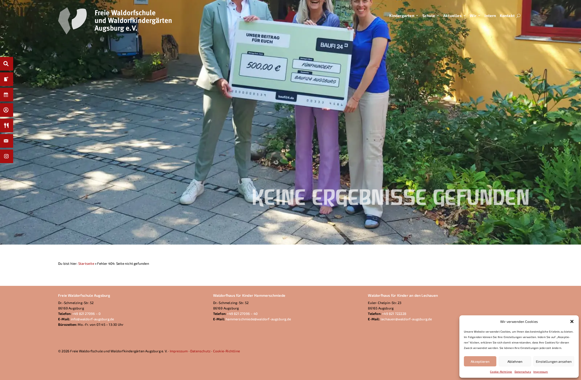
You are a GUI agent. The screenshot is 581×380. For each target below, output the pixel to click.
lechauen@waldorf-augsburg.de (406, 319)
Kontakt (507, 15)
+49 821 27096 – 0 (86, 313)
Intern (490, 15)
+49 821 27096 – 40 (242, 313)
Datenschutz (523, 371)
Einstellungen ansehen (554, 361)
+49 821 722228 (394, 313)
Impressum (540, 371)
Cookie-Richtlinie (501, 371)
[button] (572, 321)
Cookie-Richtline (226, 351)
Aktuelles (452, 15)
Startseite (86, 263)
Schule (428, 15)
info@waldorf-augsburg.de (92, 319)
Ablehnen (514, 361)
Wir (473, 15)
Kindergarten (401, 15)
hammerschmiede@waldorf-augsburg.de (258, 319)
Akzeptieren (480, 361)
